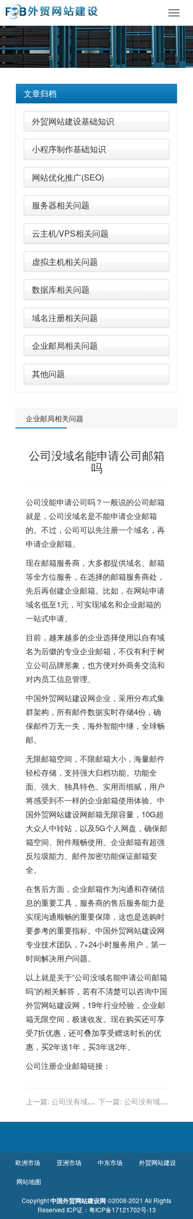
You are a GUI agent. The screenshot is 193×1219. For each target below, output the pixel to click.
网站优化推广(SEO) (68, 177)
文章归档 (40, 93)
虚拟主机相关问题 (65, 261)
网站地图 (28, 1181)
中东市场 (110, 1162)
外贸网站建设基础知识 (73, 121)
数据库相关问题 (61, 289)
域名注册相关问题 (65, 318)
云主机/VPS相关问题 (70, 233)
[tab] (96, 93)
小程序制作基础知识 (69, 149)
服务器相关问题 (61, 205)
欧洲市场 (27, 1162)
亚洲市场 (69, 1162)
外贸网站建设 (64, 697)
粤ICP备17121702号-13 (122, 1209)
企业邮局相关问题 (65, 345)
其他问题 (48, 374)
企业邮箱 (141, 515)
